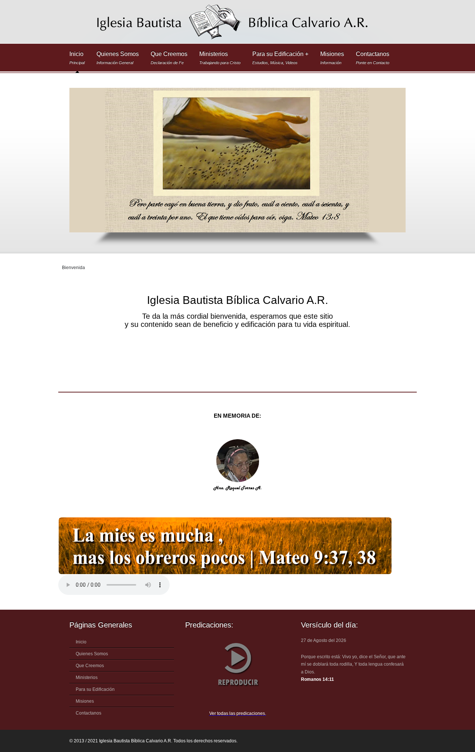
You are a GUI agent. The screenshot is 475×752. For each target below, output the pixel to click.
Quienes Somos (117, 58)
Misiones (332, 58)
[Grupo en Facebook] (391, 741)
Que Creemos (169, 58)
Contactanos (372, 58)
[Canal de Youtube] (407, 741)
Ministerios (219, 58)
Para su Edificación (95, 689)
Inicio (77, 58)
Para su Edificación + (280, 58)
